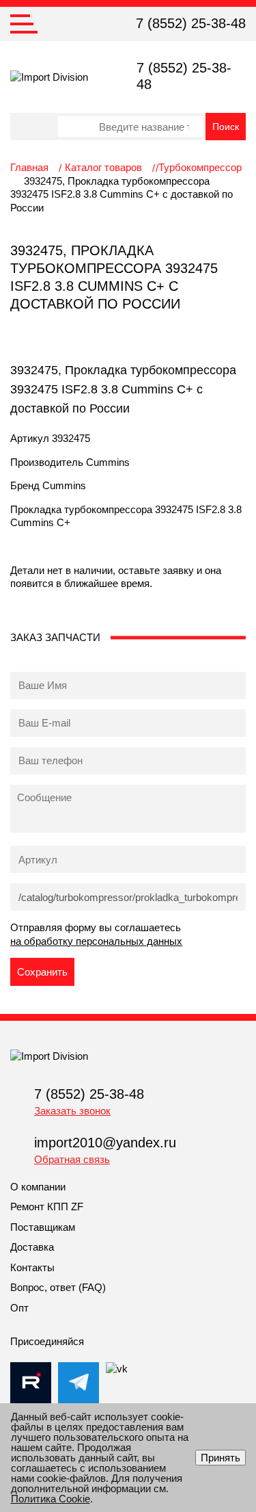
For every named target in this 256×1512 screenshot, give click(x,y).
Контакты (32, 1267)
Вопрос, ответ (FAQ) (58, 1287)
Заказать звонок (72, 1111)
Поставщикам (42, 1227)
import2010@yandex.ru (105, 1142)
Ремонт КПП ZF (46, 1206)
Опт (19, 1308)
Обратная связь (72, 1159)
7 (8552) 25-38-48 (191, 23)
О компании (38, 1186)
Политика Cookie (50, 1498)
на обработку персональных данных (96, 941)
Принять (220, 1457)
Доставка (32, 1247)
